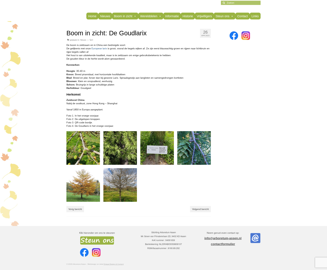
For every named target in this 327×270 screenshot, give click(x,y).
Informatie (172, 16)
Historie (188, 16)
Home (92, 16)
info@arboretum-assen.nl (223, 238)
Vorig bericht (75, 209)
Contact (242, 16)
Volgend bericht (200, 209)
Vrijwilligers (204, 16)
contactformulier (223, 244)
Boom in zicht (123, 16)
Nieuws (105, 16)
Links (255, 16)
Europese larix (99, 48)
